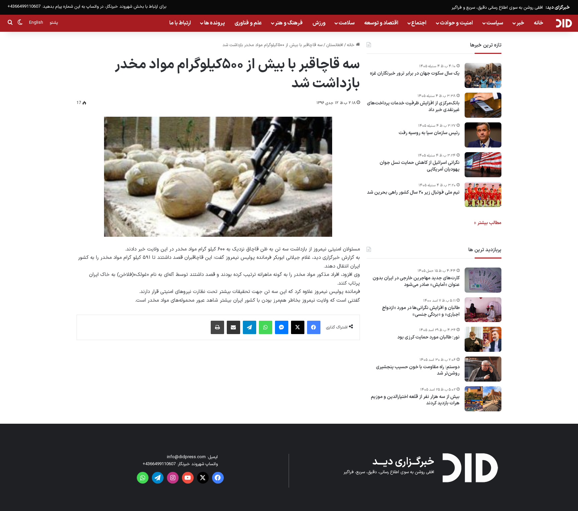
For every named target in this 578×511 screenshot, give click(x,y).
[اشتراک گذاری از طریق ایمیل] (233, 327)
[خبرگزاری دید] (564, 23)
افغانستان (334, 45)
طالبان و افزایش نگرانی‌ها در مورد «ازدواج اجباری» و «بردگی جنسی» (421, 311)
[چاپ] (217, 327)
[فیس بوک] (313, 327)
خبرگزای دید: (558, 7)
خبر (520, 23)
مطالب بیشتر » (487, 222)
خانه (538, 23)
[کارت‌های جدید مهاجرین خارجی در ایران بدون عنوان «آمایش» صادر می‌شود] (483, 280)
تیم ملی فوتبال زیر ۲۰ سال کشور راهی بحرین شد (413, 192)
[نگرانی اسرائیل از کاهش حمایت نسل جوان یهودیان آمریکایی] (483, 164)
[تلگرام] (249, 327)
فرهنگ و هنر (289, 23)
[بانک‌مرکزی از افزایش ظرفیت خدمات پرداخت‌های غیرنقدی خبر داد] (483, 105)
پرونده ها (214, 23)
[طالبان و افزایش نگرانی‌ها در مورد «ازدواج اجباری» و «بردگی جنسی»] (483, 309)
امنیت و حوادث (456, 23)
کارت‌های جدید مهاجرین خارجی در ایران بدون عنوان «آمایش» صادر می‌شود (416, 281)
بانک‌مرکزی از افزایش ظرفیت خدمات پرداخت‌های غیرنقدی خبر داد (413, 106)
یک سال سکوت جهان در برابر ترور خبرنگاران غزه (415, 73)
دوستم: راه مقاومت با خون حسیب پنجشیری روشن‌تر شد (418, 370)
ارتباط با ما (180, 23)
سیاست (494, 23)
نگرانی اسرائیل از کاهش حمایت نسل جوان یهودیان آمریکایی (420, 166)
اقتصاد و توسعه (381, 23)
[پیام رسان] (281, 327)
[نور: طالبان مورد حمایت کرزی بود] (483, 339)
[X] (297, 327)
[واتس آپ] (265, 327)
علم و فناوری (248, 23)
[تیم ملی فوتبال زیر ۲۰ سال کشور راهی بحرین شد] (483, 194)
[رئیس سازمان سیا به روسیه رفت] (483, 134)
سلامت (347, 23)
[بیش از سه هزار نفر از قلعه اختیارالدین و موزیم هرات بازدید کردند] (483, 398)
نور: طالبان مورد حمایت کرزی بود (428, 337)
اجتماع (418, 23)
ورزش (318, 23)
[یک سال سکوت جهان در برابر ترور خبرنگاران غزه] (483, 75)
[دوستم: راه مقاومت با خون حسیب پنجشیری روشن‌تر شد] (483, 369)
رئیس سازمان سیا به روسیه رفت (429, 133)
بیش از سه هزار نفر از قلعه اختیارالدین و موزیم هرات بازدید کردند (415, 400)
